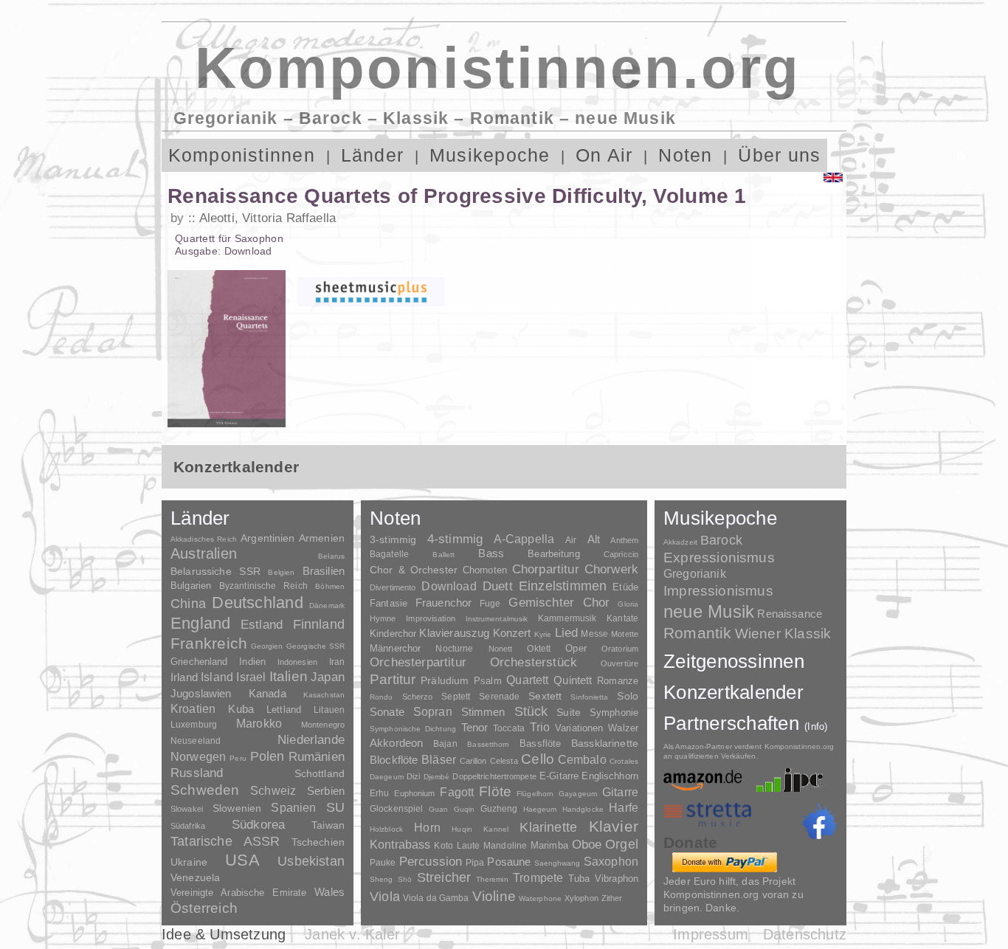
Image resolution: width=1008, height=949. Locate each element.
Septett (455, 696)
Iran (337, 662)
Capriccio (621, 554)
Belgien (281, 572)
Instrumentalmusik (497, 619)
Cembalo (582, 759)
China (188, 603)
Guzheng (499, 809)
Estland (262, 624)
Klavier (613, 826)
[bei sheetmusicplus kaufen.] (371, 291)
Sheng (381, 879)
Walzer (623, 728)
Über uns (779, 155)
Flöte (495, 791)
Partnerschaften (745, 723)
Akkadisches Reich (203, 539)
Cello (537, 759)
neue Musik (708, 611)
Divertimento (392, 587)
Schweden (205, 790)
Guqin (464, 809)
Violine (494, 896)
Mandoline (505, 845)
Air (570, 540)
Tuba (579, 878)
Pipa (475, 862)
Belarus (331, 556)
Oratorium (619, 648)
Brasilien (324, 571)
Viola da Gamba (436, 898)
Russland (196, 773)
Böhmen (330, 586)
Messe (594, 634)
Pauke (383, 862)
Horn (427, 827)
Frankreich (208, 643)
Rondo (381, 697)
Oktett (538, 648)
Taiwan (328, 825)
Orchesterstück (533, 662)
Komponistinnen (241, 155)
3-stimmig (393, 539)
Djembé (437, 777)
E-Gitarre (559, 775)
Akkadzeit (680, 542)
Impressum (710, 934)
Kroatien (192, 708)
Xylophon (581, 898)
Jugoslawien (201, 693)
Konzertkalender (733, 692)
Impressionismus (718, 590)
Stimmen (483, 712)
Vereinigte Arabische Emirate (238, 892)
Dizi (413, 776)
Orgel (621, 844)
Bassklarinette (604, 743)
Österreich (204, 908)
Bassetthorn (488, 744)
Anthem (624, 540)
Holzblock (386, 829)
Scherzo (417, 696)
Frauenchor (443, 602)
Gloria (628, 604)
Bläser (438, 759)
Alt (593, 539)
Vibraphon (616, 878)
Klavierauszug (454, 633)
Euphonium (414, 793)
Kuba (241, 709)
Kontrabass (400, 844)
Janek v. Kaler (352, 934)
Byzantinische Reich (263, 586)
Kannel (495, 829)
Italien (288, 676)
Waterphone (540, 898)
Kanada (267, 694)
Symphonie (614, 712)
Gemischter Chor (559, 603)
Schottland (319, 773)
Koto (443, 845)
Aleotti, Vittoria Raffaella (267, 218)
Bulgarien (190, 585)
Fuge (490, 603)
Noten (685, 155)
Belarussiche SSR (215, 571)
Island (217, 677)
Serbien (326, 790)
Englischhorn (609, 775)
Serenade (499, 696)
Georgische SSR (315, 646)
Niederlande (311, 740)
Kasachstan (324, 695)
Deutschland (257, 602)
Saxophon (611, 861)
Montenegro (323, 724)
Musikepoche (489, 155)
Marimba (549, 845)
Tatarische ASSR (225, 841)
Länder (372, 155)
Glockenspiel (396, 808)
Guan (438, 809)
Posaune (509, 861)
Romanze (617, 680)
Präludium (445, 680)
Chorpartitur (545, 569)
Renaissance (789, 613)
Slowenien (237, 808)
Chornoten (485, 570)
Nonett (501, 648)
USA (242, 860)
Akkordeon (396, 742)
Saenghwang (557, 863)
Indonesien (297, 662)
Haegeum (540, 809)
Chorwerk (611, 569)
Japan (328, 677)
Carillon (473, 760)
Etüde (625, 587)
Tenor (475, 728)
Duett (498, 586)
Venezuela (195, 877)
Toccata (509, 728)
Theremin (492, 879)
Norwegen (198, 756)
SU (335, 807)
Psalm (488, 680)
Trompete (538, 878)
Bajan (445, 744)
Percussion (431, 861)
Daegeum (387, 777)
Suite (568, 712)
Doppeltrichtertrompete (494, 776)
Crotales (624, 761)
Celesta (504, 760)
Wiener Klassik (783, 633)
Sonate (387, 711)
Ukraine (188, 862)
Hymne (383, 618)
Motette (624, 633)
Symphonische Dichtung (413, 729)
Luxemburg (193, 724)
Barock (721, 540)
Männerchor (395, 648)
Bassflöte (540, 743)
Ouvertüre (619, 663)
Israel (251, 677)
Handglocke (583, 809)
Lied (567, 633)
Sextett (545, 696)
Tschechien (318, 842)
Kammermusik (567, 618)
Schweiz (273, 790)
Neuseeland (195, 741)
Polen (267, 756)
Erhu (379, 793)
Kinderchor (393, 633)
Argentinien (268, 538)
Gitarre (620, 791)
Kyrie (543, 634)
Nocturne (454, 648)
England (200, 623)
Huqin (462, 829)
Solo (627, 696)
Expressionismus (719, 557)
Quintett (572, 680)
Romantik (697, 632)
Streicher (444, 877)
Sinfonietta (589, 697)
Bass (491, 553)
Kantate (622, 618)
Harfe (623, 807)
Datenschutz (804, 934)
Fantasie (388, 603)
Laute (468, 846)
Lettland (283, 709)
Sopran (432, 711)
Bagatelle (389, 554)
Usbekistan (311, 861)
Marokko (259, 723)
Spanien (293, 807)
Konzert (512, 633)
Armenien (322, 538)
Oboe (587, 845)
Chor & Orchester (414, 570)
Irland (184, 677)
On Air (604, 155)
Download (448, 586)
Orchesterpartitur (418, 662)
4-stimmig (455, 539)
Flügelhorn (535, 794)
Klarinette (548, 827)
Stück (531, 711)
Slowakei (186, 808)
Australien (203, 553)
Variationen (579, 728)
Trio (540, 727)
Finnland (319, 624)
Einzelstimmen (563, 586)
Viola (385, 896)
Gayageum (578, 794)
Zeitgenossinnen (733, 661)
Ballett (443, 555)
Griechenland (199, 661)
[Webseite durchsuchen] (816, 155)
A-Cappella (524, 538)
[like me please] (819, 821)
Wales (329, 892)
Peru (237, 758)
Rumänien (317, 756)
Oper (576, 648)
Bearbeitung (553, 554)
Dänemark (327, 605)
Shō (405, 879)
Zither (612, 898)
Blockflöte (394, 759)
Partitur (393, 679)
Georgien (267, 646)
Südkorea (258, 825)
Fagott (457, 792)
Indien (252, 661)
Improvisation (430, 618)
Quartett (527, 679)
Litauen (329, 710)
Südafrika (187, 825)
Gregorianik (694, 573)
